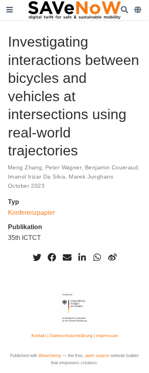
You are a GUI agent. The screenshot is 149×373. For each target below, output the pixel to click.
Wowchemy (50, 355)
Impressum (107, 335)
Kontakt (38, 335)
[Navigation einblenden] (9, 9)
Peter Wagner (63, 167)
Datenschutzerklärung (71, 335)
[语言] (138, 10)
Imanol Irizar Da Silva (36, 176)
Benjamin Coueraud (111, 167)
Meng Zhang (25, 167)
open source (97, 355)
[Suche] (124, 10)
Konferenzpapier (31, 212)
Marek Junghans (91, 176)
